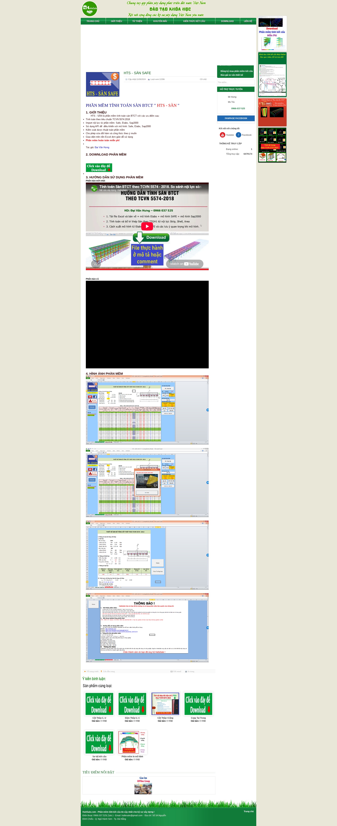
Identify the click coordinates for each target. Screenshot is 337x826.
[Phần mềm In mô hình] (132, 742)
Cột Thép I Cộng (165, 718)
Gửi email (177, 671)
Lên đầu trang (109, 671)
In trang (191, 671)
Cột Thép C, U (99, 718)
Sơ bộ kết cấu (99, 756)
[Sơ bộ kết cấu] (99, 742)
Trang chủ (249, 811)
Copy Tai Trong (198, 718)
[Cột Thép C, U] (99, 704)
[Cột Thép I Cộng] (165, 704)
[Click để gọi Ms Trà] (225, 102)
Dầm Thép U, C (132, 718)
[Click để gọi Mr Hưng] (225, 97)
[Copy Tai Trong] (198, 704)
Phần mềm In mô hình (132, 756)
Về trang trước (93, 671)
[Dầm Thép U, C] (132, 704)
